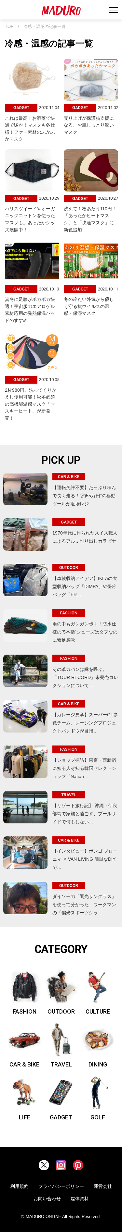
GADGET (61, 1117)
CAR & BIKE (24, 1064)
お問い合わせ (47, 1198)
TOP (9, 26)
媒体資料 (80, 1198)
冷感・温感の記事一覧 (44, 26)
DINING (97, 1064)
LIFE (24, 1117)
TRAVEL (61, 1064)
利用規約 (19, 1186)
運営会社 (103, 1186)
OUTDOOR (61, 1011)
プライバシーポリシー (61, 1186)
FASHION (24, 1011)
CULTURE (98, 1011)
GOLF (97, 1117)
